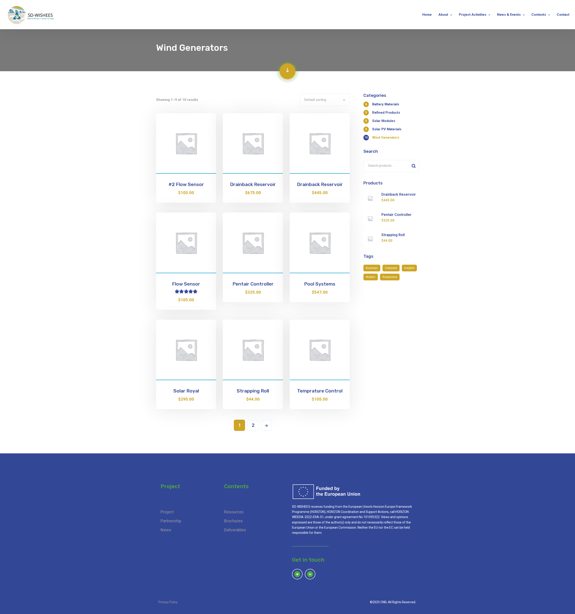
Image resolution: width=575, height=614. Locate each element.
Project (167, 512)
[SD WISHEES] (31, 14)
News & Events (509, 15)
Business (372, 268)
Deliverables (235, 530)
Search (413, 166)
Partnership (171, 521)
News (166, 530)
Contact (563, 15)
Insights (409, 268)
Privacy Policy (168, 602)
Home (427, 15)
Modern (370, 277)
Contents (538, 15)
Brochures (233, 521)
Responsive (390, 277)
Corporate (391, 268)
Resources (234, 512)
